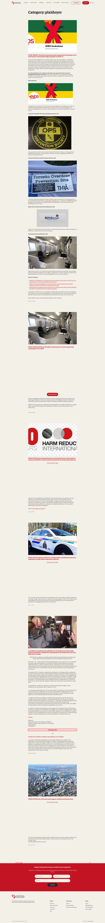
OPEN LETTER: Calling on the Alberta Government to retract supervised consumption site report (51, 347)
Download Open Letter (52, 463)
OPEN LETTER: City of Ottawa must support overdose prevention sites (50, 799)
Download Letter (52, 394)
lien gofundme (70, 199)
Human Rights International (38, 508)
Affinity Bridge (90, 921)
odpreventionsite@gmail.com (52, 200)
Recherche (76, 2)
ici (31, 110)
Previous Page (18, 862)
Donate (86, 2)
